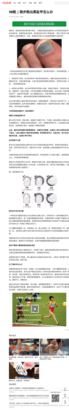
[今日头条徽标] (6, 3)
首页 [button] (65, 390)
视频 (30, 3)
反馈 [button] (65, 397)
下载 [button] (64, 401)
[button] (14, 3)
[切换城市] (26, 2)
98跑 (21, 17)
